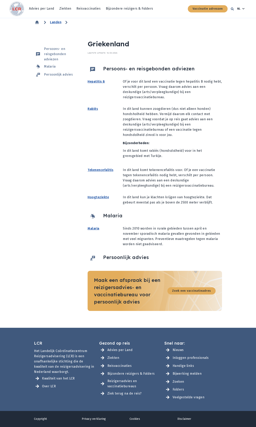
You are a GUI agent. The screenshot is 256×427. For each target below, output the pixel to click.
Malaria (93, 228)
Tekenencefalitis (100, 170)
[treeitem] (41, 9)
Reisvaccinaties (88, 8)
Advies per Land (41, 8)
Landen (55, 22)
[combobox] (241, 8)
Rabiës (93, 109)
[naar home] (17, 9)
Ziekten (65, 8)
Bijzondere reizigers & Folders (129, 8)
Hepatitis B (96, 81)
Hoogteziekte (98, 197)
